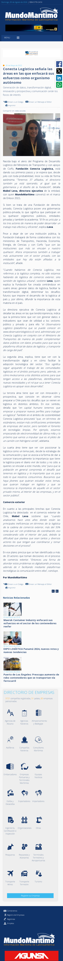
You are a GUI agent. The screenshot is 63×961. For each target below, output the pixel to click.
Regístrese (11, 919)
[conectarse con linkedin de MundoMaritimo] (59, 78)
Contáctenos (12, 910)
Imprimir (12, 105)
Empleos (10, 923)
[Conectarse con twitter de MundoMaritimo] (59, 71)
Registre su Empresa (30, 895)
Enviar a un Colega (15, 102)
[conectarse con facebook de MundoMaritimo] (59, 64)
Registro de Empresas (15, 915)
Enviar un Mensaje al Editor (40, 102)
